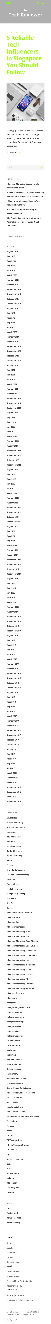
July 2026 (11, 256)
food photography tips (16, 894)
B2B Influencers (14, 837)
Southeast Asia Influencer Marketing (23, 1116)
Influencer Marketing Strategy (20, 988)
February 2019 (13, 664)
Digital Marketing (14, 856)
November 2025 (14, 294)
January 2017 (12, 782)
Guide (9, 908)
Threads (10, 1126)
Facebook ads (13, 884)
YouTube (10, 1192)
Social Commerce (15, 1097)
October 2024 (13, 356)
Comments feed (14, 1218)
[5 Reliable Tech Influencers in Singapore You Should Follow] (25, 127)
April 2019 (11, 654)
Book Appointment (16, 1295)
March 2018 (12, 716)
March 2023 (12, 436)
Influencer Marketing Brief (18, 936)
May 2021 (11, 541)
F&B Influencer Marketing (18, 875)
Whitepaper (12, 1183)
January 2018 (12, 726)
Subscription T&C (14, 1286)
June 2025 (11, 318)
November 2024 (14, 351)
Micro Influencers (14, 1060)
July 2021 (11, 531)
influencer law (13, 922)
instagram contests (15, 1017)
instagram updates (15, 1036)
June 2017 (11, 759)
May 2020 (11, 593)
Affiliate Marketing (15, 822)
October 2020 (13, 569)
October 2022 (13, 460)
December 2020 (14, 560)
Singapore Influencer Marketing (21, 1093)
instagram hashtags (15, 1022)
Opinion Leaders (14, 1069)
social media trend (15, 1107)
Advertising (12, 818)
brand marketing (14, 846)
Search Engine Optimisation (19, 1088)
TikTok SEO (12, 1150)
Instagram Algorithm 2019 (18, 1007)
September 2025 (14, 304)
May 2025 (11, 323)
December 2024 (14, 346)
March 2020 (12, 602)
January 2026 (12, 285)
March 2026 (12, 275)
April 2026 (11, 270)
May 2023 (11, 427)
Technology (12, 1121)
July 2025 (11, 313)
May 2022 (11, 484)
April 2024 (11, 379)
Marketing (11, 1055)
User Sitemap (13, 1262)
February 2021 (13, 550)
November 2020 (14, 564)
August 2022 (12, 470)
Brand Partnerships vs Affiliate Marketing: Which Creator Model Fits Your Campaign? (25, 194)
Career (10, 1257)
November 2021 (14, 512)
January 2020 (12, 612)
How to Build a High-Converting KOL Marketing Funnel (23, 211)
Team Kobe (10, 33)
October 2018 (13, 683)
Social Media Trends (16, 1112)
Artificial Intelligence (16, 827)
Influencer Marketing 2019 (18, 932)
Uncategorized (13, 1173)
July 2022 (11, 474)
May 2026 (11, 266)
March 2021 (12, 545)
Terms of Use (13, 1272)
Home (9, 1243)
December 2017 (14, 730)
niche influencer (14, 1064)
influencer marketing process (20, 974)
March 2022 (12, 493)
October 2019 (13, 626)
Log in (9, 1208)
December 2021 (14, 507)
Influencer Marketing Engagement (22, 955)
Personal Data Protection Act (20, 1281)
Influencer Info (13, 917)
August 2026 (12, 251)
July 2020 (11, 583)
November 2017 (14, 735)
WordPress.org (13, 1222)
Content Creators (22, 33)
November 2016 (14, 792)
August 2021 (12, 526)
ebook (9, 860)
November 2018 (14, 678)
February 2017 (13, 778)
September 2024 (14, 360)
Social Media (12, 1102)
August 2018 (12, 692)
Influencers (12, 998)
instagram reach (14, 1026)
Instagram (11, 1003)
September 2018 (14, 688)
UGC (8, 1169)
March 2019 (12, 659)
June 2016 (11, 797)
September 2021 (14, 522)
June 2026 (11, 261)
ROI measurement (15, 1083)
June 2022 (11, 479)
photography (12, 1074)
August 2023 (12, 413)
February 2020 (13, 607)
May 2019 (11, 650)
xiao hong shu (13, 1188)
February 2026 (13, 280)
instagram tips (13, 1031)
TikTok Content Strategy (18, 1145)
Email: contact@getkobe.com (20, 1300)
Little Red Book (13, 1045)
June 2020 (11, 588)
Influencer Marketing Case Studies (22, 941)
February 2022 (13, 498)
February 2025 (13, 337)
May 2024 (11, 375)
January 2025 (12, 342)
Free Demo (12, 1253)
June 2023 (11, 422)
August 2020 (12, 579)
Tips (8, 1154)
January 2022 (12, 503)
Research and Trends (16, 1078)
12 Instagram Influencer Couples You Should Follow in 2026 (23, 203)
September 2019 (14, 631)
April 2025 (11, 327)
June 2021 (11, 536)
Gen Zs (10, 903)
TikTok (10, 1135)
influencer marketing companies (21, 950)
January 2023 (12, 446)
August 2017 (12, 749)
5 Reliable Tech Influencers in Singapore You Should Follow (24, 55)
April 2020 (11, 598)
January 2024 (12, 394)
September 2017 (14, 744)
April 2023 (11, 432)
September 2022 (14, 465)
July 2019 (11, 640)
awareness (11, 832)
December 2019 (14, 616)
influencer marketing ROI (18, 979)
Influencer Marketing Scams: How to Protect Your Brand (23, 186)
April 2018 (11, 711)
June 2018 (11, 702)
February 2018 (13, 721)
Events (10, 865)
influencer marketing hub (18, 960)
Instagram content (15, 1012)
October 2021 (13, 517)
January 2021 (12, 555)
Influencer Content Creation (19, 913)
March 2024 (12, 384)
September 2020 (14, 574)
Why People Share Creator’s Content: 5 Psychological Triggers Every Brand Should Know (24, 222)
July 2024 (11, 370)
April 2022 (11, 488)
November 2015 (14, 801)
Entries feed (12, 1213)
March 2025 (12, 332)
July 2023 (11, 417)
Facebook (11, 879)
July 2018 (11, 697)
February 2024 (13, 389)
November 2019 (14, 621)
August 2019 (12, 635)
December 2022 (14, 451)
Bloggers (11, 841)
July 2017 (11, 754)
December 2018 (14, 673)
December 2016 (14, 787)
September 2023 (14, 408)
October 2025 (13, 299)
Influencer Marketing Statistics (20, 984)
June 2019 (11, 645)
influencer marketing (16, 927)
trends (9, 1164)
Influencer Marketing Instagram (21, 965)
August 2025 (12, 308)
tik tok (9, 1131)
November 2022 (14, 455)
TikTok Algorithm (14, 1140)
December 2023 (14, 398)
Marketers (11, 1050)
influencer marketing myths (19, 969)
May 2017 (11, 763)
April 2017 (11, 768)
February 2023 (13, 441)
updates (10, 1178)
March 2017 (12, 773)
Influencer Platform (15, 993)
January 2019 (12, 669)
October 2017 (13, 740)
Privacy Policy (13, 1276)
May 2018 (11, 707)
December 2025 (14, 289)
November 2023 (14, 403)
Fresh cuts (11, 898)
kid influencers (13, 1041)
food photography (15, 889)
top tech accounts (15, 1159)
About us (10, 1248)
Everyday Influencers (16, 870)
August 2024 (12, 365)
